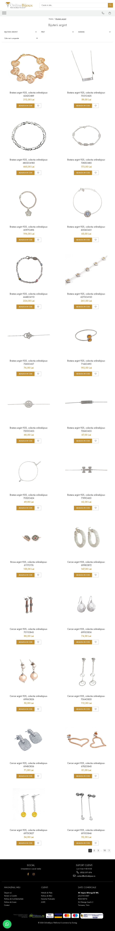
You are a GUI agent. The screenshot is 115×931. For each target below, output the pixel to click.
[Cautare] (110, 5)
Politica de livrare (10, 902)
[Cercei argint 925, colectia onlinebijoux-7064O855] (86, 672)
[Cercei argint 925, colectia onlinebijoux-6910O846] (86, 806)
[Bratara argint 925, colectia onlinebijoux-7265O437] (29, 337)
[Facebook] (28, 874)
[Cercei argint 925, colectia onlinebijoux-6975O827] (29, 806)
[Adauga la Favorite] (38, 105)
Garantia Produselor (48, 899)
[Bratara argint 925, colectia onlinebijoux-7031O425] (86, 69)
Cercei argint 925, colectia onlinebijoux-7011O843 (29, 630)
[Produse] (4, 14)
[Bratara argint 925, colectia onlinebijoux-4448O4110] (29, 270)
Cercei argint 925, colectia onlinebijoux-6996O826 (29, 698)
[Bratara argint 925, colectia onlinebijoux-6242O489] (29, 69)
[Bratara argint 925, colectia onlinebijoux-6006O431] (86, 203)
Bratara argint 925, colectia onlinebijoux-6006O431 (86, 228)
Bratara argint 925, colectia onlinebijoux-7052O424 (29, 496)
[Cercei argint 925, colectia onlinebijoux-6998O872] (86, 538)
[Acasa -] (18, 5)
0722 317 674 (86, 872)
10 (105, 850)
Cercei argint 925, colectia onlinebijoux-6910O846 (86, 832)
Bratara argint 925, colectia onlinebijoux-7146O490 (86, 362)
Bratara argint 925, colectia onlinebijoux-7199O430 (86, 496)
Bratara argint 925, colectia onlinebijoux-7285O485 (86, 161)
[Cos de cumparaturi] (110, 13)
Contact (7, 905)
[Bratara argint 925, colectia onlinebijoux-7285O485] (86, 136)
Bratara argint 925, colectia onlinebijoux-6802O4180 (29, 161)
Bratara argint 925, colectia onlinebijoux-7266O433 (86, 429)
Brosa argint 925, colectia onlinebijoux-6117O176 (28, 563)
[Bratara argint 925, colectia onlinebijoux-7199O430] (86, 471)
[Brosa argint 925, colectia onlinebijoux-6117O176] (29, 538)
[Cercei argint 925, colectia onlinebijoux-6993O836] (86, 605)
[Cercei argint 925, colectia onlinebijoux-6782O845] (86, 739)
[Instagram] (33, 874)
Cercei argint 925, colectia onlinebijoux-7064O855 (86, 698)
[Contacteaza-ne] (103, 13)
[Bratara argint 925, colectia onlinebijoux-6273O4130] (86, 270)
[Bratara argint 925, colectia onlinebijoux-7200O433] (29, 404)
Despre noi (8, 893)
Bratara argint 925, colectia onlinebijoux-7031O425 (86, 94)
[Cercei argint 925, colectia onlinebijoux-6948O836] (29, 739)
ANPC (43, 902)
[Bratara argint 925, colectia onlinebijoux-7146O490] (86, 337)
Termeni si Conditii (10, 896)
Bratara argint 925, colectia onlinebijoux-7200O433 (29, 429)
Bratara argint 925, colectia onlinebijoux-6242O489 (29, 94)
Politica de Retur (46, 896)
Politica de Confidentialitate (13, 899)
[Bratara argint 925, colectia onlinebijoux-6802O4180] (29, 136)
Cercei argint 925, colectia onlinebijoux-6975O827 (29, 832)
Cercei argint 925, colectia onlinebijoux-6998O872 (86, 563)
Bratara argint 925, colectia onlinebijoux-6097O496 (29, 228)
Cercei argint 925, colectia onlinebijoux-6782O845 (86, 765)
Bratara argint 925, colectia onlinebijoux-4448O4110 (29, 295)
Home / (52, 19)
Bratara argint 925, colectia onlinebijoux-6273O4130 (86, 295)
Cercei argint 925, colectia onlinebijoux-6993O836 (86, 630)
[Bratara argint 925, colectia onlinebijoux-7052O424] (29, 471)
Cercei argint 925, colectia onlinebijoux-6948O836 (29, 765)
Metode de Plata (46, 893)
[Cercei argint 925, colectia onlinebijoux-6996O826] (29, 672)
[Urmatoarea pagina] (109, 850)
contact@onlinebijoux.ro (85, 876)
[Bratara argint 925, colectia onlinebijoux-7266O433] (86, 404)
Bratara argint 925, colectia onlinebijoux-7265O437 (29, 362)
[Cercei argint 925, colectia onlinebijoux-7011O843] (29, 605)
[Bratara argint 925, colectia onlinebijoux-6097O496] (29, 203)
